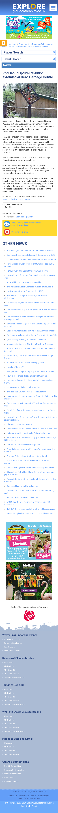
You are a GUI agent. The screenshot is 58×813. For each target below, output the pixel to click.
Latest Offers (9, 777)
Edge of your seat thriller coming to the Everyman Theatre (31, 330)
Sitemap (42, 791)
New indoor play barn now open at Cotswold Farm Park (30, 513)
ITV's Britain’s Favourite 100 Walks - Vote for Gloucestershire (31, 259)
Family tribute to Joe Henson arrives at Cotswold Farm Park (32, 428)
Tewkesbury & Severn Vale (14, 677)
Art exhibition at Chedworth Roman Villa (24, 282)
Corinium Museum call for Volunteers (22, 486)
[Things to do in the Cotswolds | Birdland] (29, 561)
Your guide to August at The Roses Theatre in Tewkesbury (30, 344)
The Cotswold (9, 670)
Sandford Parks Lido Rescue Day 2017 (22, 497)
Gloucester (8, 662)
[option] (29, 615)
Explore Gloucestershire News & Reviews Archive (28, 46)
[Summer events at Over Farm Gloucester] (29, 521)
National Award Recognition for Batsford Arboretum (28, 433)
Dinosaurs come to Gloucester (19, 424)
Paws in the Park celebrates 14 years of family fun (27, 376)
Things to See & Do (13, 684)
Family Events (9, 647)
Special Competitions (12, 774)
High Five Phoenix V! (15, 367)
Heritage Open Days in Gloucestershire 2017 (25, 291)
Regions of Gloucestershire (18, 658)
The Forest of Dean (11, 674)
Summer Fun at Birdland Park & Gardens (23, 387)
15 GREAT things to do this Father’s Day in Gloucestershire (31, 509)
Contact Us (12, 795)
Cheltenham (9, 666)
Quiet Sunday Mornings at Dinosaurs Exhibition (26, 339)
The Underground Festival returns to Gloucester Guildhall (30, 250)
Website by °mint (29, 806)
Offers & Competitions (15, 761)
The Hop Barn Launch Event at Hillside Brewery (26, 391)
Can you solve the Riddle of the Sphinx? (23, 444)
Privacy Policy (31, 791)
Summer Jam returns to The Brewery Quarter (25, 362)
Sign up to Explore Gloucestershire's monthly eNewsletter (26, 224)
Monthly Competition (12, 766)
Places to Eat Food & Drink (17, 738)
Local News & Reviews (12, 650)
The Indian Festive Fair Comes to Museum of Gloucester (30, 286)
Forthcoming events (12, 639)
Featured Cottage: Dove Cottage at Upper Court (27, 456)
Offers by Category (11, 781)
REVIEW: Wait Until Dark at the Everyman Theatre (27, 271)
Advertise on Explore (27, 795)
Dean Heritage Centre (24, 216)
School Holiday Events (12, 643)
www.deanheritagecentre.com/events (17, 199)
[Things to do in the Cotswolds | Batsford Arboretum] (29, 27)
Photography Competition (14, 770)
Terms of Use (17, 791)
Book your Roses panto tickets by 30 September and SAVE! (31, 255)
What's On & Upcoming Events (19, 634)
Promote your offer (32, 798)
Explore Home (10, 44)
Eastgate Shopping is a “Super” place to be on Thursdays (30, 371)
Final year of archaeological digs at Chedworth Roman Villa (32, 335)
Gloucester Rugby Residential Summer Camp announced (30, 467)
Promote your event (19, 232)
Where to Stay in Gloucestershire (21, 711)
